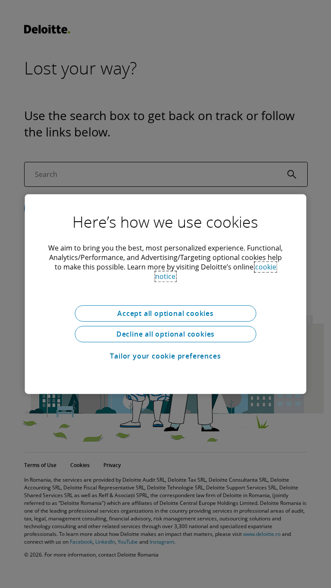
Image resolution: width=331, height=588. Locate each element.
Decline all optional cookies (165, 334)
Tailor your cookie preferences (165, 356)
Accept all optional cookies (165, 313)
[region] (165, 294)
